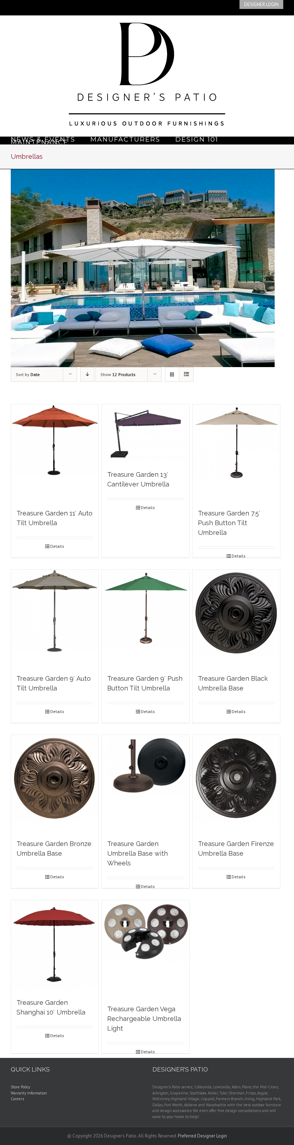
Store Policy (20, 1086)
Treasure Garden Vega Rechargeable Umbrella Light (144, 1018)
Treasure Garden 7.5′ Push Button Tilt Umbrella (229, 522)
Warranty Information (29, 1093)
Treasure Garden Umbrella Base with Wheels (137, 853)
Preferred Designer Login (202, 1136)
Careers (17, 1098)
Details (57, 546)
